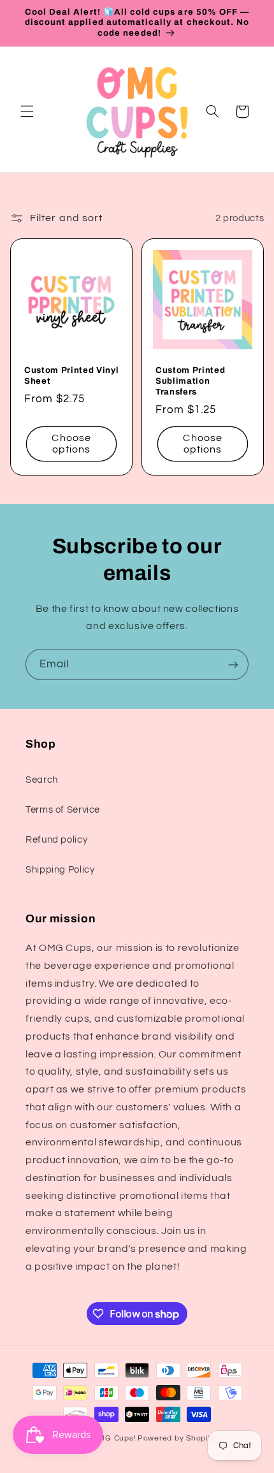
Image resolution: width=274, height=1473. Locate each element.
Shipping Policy (59, 869)
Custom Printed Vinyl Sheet (71, 375)
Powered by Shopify (176, 1438)
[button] (26, 111)
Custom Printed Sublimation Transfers (190, 380)
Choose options (71, 444)
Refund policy (56, 840)
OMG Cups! (114, 1438)
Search (41, 780)
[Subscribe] (233, 664)
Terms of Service (62, 810)
